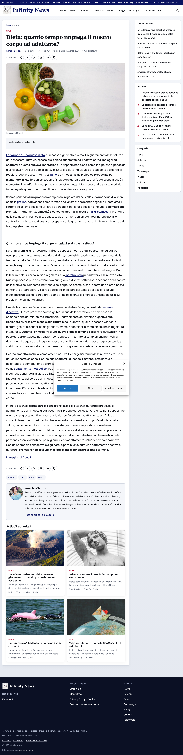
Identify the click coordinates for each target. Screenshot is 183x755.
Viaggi (122, 10)
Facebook (7, 699)
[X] (34, 57)
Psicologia (142, 187)
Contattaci (76, 694)
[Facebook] (27, 57)
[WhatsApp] (41, 57)
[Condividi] (21, 57)
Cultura (97, 10)
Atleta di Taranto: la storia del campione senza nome (125, 2)
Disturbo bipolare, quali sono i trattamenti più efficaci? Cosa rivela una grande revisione (157, 117)
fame (53, 175)
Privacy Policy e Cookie (83, 699)
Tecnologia (133, 10)
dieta (31, 477)
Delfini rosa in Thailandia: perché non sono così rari (35, 644)
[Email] (48, 57)
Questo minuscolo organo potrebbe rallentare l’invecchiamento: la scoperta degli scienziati (160, 96)
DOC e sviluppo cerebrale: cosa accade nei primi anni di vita (158, 136)
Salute (110, 10)
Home (63, 10)
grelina (21, 202)
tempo (41, 477)
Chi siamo (75, 688)
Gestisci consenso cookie (84, 704)
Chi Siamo (150, 10)
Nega (90, 388)
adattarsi (12, 477)
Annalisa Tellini (13, 50)
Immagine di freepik (15, 133)
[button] (124, 364)
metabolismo (74, 275)
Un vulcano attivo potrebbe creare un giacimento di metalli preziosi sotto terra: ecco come (58, 2)
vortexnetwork (26, 750)
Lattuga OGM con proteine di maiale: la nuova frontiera (156, 127)
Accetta (67, 388)
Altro (160, 10)
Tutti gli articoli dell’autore (39, 514)
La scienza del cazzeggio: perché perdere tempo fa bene (159, 106)
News (72, 10)
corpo (22, 477)
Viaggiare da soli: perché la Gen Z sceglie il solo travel (95, 644)
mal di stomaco (99, 211)
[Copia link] (54, 57)
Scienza (84, 10)
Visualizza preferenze (115, 388)
